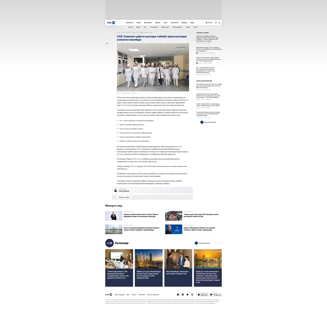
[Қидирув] (215, 22)
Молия (138, 27)
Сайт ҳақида (119, 294)
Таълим (130, 27)
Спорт (166, 22)
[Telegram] (107, 38)
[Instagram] (192, 295)
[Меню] (219, 23)
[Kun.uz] (111, 22)
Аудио (192, 22)
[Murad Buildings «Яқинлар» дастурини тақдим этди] (178, 268)
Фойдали (184, 22)
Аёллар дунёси (177, 27)
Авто (145, 27)
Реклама (142, 294)
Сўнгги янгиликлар (204, 81)
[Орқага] (107, 33)
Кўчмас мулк (165, 27)
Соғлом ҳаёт (154, 27)
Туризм (187, 27)
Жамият (157, 22)
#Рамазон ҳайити (124, 197)
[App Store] (203, 294)
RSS (128, 294)
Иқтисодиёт (148, 22)
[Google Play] (216, 294)
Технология (174, 22)
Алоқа (134, 294)
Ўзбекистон (129, 22)
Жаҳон (139, 22)
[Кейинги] (220, 243)
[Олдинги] (215, 243)
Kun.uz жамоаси (153, 294)
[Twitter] (187, 295)
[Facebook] (107, 43)
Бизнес (195, 27)
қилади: (177, 115)
